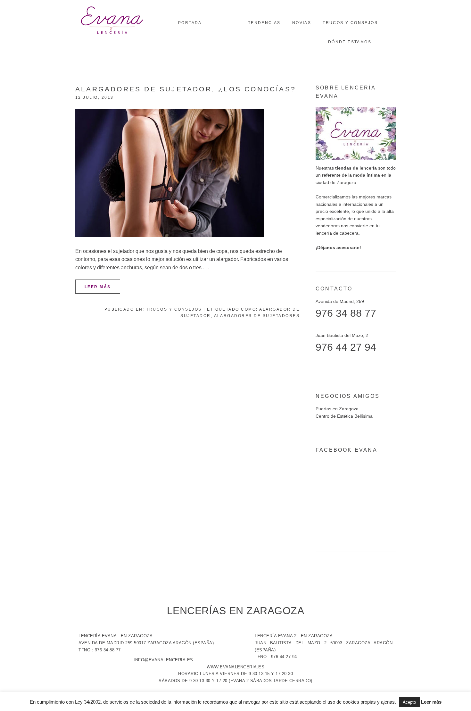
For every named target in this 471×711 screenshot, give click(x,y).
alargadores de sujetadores (257, 316)
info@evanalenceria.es (163, 659)
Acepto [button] (409, 702)
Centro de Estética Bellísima (344, 416)
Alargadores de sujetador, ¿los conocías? (185, 89)
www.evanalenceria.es (235, 667)
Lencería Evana (112, 20)
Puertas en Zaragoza (337, 408)
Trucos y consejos (174, 309)
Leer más (98, 287)
